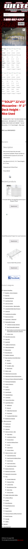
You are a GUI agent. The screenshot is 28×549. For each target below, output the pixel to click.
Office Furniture (7, 421)
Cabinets (7, 429)
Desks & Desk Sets (9, 468)
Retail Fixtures (8, 516)
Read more (14, 206)
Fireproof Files (10, 482)
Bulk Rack (9, 405)
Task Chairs (10, 447)
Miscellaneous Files (11, 487)
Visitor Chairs (10, 450)
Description (5, 142)
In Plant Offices (9, 498)
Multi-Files (9, 490)
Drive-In (9, 408)
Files (6, 476)
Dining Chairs (10, 439)
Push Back (9, 413)
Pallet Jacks (8, 371)
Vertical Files (10, 492)
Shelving (7, 389)
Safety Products (9, 384)
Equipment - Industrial (10, 319)
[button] (24, 30)
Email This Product (14, 179)
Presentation (8, 511)
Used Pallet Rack (9, 402)
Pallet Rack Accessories (11, 373)
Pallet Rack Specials (12, 410)
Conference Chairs (11, 437)
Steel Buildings (9, 395)
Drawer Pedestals (11, 479)
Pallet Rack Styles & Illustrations (13, 376)
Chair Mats (9, 434)
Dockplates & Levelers (10, 314)
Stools (8, 445)
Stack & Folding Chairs (12, 442)
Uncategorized (7, 527)
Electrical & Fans (9, 316)
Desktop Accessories (10, 471)
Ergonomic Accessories (10, 474)
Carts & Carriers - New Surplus (12, 306)
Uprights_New (10, 366)
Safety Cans (10, 334)
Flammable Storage (10, 322)
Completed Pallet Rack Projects (12, 309)
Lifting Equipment (9, 347)
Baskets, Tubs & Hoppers (11, 293)
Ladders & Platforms (10, 344)
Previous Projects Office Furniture (13, 513)
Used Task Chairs (11, 463)
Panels (6, 508)
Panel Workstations (10, 505)
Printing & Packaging (10, 381)
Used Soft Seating (11, 455)
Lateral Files (10, 484)
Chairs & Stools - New (10, 431)
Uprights (9, 363)
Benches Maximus (9, 298)
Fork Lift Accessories (10, 337)
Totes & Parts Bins (9, 400)
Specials (6, 524)
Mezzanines (8, 350)
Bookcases (7, 426)
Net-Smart (20, 540)
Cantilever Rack (9, 301)
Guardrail (7, 342)
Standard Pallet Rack (12, 416)
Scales (6, 387)
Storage (7, 519)
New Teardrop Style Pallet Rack (12, 358)
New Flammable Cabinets (13, 327)
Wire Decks (9, 368)
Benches (7, 295)
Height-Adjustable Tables (11, 495)
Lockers (7, 500)
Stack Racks (8, 392)
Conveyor (7, 311)
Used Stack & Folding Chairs (14, 458)
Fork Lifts (7, 339)
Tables (7, 521)
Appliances (8, 424)
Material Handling (8, 290)
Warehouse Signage (10, 418)
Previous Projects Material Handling (14, 379)
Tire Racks (7, 397)
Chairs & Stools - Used (10, 453)
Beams (8, 360)
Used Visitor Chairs (11, 466)
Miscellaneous (8, 352)
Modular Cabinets (9, 355)
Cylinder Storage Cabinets (13, 324)
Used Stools (10, 461)
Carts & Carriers (9, 303)
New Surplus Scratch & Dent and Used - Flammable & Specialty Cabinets (16, 330)
